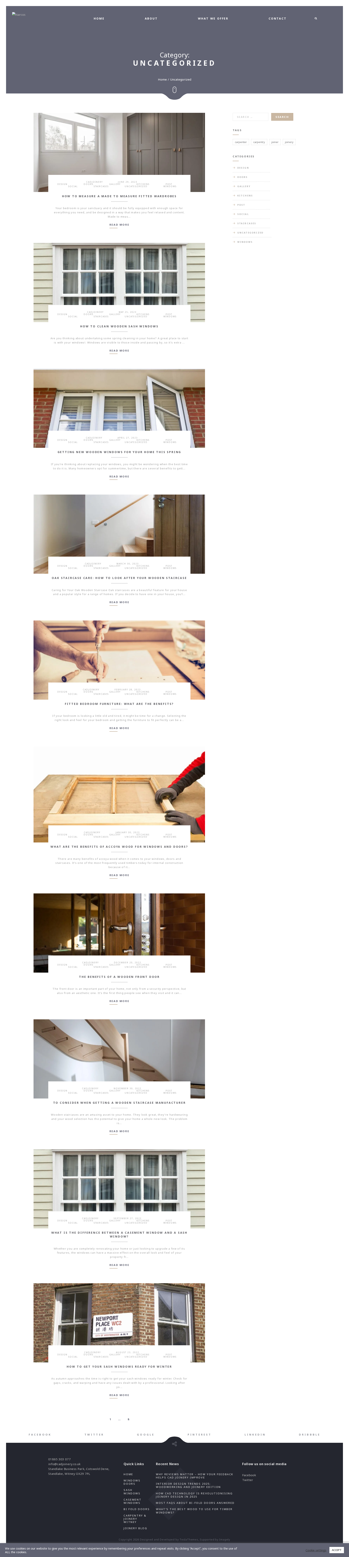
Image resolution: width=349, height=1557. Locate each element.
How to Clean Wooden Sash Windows (119, 326)
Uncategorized (136, 186)
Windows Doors (132, 1482)
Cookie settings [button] (316, 1550)
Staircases (101, 186)
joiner (275, 142)
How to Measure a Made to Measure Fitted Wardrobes (119, 196)
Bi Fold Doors (137, 1509)
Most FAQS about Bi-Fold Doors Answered (196, 1503)
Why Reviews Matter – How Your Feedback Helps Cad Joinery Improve (194, 1475)
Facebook (249, 1475)
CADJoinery (94, 181)
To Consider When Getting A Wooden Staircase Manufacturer (119, 1103)
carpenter (241, 142)
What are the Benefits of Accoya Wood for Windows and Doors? (119, 847)
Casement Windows (132, 1501)
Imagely (224, 1539)
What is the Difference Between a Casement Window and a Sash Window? (119, 1234)
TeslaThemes (189, 1539)
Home (162, 79)
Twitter (247, 1480)
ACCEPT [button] (337, 1550)
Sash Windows (132, 1491)
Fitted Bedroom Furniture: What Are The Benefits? (119, 704)
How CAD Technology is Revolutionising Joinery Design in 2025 (194, 1495)
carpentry (259, 142)
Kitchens (143, 184)
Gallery (115, 184)
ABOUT (151, 18)
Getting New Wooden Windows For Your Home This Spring (119, 452)
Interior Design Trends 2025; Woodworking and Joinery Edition (188, 1485)
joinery (289, 142)
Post (169, 184)
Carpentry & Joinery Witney (135, 1519)
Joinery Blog (135, 1528)
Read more (119, 224)
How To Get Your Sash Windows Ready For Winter (119, 1366)
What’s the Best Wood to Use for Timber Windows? (194, 1510)
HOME (99, 18)
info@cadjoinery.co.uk (64, 1464)
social (73, 186)
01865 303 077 (59, 1459)
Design (62, 184)
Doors (88, 184)
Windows (170, 186)
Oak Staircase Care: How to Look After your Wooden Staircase (119, 578)
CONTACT (278, 18)
